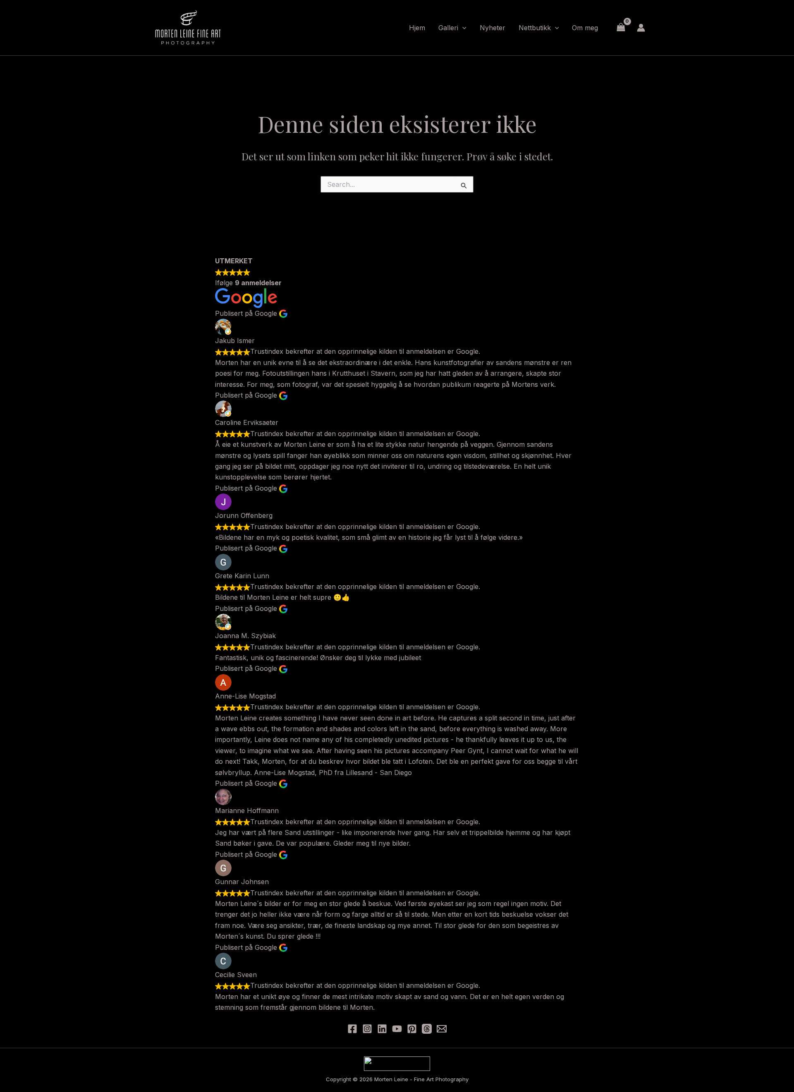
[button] (462, 27)
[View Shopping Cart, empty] (621, 27)
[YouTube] (397, 1029)
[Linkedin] (382, 1029)
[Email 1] (442, 1029)
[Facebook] (352, 1029)
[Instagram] (367, 1029)
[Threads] (427, 1029)
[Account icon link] (641, 28)
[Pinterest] (412, 1029)
